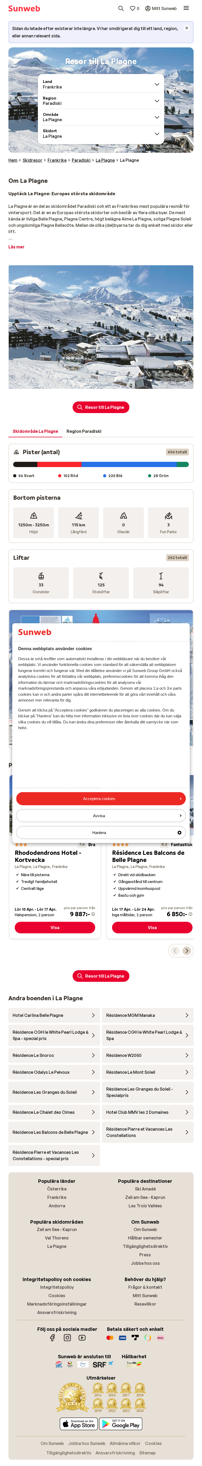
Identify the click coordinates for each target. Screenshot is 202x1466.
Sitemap (147, 1452)
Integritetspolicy (57, 1287)
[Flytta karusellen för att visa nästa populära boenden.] (187, 951)
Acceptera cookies (99, 798)
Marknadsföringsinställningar (57, 1304)
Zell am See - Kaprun (145, 1197)
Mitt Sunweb (145, 1295)
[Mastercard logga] (110, 1340)
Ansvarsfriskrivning (57, 1312)
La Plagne (56, 1246)
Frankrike (56, 1197)
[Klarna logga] (160, 1340)
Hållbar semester (145, 1238)
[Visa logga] (122, 1340)
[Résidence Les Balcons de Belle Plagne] (152, 857)
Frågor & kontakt (145, 1287)
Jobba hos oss (145, 1263)
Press (145, 1254)
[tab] (35, 431)
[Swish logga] (148, 1340)
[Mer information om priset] (93, 914)
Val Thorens (57, 1238)
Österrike (57, 1189)
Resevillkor (145, 1304)
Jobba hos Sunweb (86, 1443)
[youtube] (82, 1340)
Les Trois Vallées (145, 1205)
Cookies (56, 1295)
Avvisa (99, 815)
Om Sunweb (145, 1229)
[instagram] (67, 1340)
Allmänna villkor (125, 1443)
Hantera (99, 832)
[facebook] (52, 1340)
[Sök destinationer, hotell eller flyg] (121, 8)
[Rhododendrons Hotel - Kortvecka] (54, 857)
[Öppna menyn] (186, 8)
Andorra (57, 1205)
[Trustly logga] (135, 1340)
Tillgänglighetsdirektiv (145, 1246)
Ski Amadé (145, 1189)
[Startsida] (24, 8)
